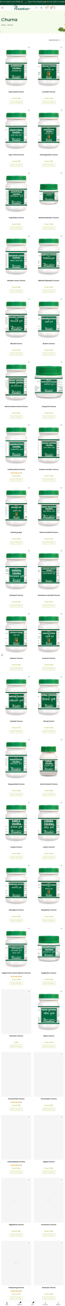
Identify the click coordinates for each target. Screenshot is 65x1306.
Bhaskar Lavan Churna (16, 281)
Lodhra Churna (49, 847)
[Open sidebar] (2, 655)
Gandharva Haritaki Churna (49, 595)
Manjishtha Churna (48, 910)
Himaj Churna (48, 721)
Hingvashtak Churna (16, 784)
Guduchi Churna (48, 658)
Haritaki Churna (16, 721)
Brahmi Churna (49, 344)
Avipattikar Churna (16, 218)
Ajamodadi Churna (16, 92)
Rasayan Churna (48, 1287)
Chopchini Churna (49, 406)
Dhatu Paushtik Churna (49, 532)
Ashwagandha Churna (49, 155)
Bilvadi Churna (16, 344)
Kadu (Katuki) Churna (49, 784)
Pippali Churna (49, 1162)
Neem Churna (48, 1036)
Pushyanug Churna (16, 1287)
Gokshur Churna (16, 658)
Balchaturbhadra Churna (49, 218)
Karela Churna (16, 847)
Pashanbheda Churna (16, 1162)
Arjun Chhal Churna (16, 155)
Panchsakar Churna (49, 1099)
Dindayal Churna (16, 595)
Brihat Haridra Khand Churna (16, 406)
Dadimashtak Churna (16, 469)
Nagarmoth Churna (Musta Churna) (16, 973)
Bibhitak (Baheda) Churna (48, 281)
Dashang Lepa (16, 532)
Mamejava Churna (16, 910)
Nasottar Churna (16, 1036)
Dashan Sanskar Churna (48, 469)
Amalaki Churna (48, 92)
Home (3, 25)
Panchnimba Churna (16, 1099)
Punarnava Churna (48, 1225)
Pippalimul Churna (16, 1225)
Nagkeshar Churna (48, 973)
